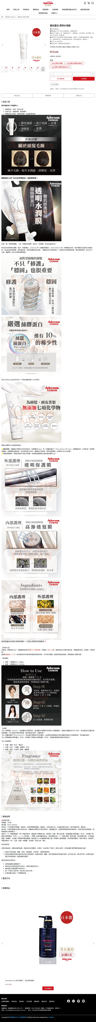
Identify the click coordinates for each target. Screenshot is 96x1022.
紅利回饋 (29, 1001)
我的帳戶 (21, 1001)
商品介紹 (17, 95)
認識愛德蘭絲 (5, 1001)
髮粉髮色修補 (84, 9)
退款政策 (51, 1001)
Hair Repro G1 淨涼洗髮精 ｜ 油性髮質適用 (19, 980)
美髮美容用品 (43, 13)
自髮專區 (55, 9)
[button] (45, 45)
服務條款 (36, 1001)
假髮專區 (46, 9)
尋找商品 (14, 1001)
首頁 (8, 9)
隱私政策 (44, 1001)
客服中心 (54, 13)
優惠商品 (36, 9)
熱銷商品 (26, 9)
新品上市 (16, 9)
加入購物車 (60, 79)
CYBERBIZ (51, 1017)
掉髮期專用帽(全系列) (69, 9)
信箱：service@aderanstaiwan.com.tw (13, 1010)
